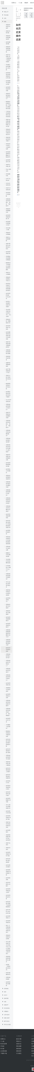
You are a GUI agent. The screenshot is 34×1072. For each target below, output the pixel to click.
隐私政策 (18, 1051)
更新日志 (18, 1043)
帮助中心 (18, 1041)
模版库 (26, 2)
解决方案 (18, 1039)
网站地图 (18, 1046)
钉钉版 (2, 1048)
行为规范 (18, 1053)
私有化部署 (3, 1043)
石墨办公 (13, 2)
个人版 (20, 2)
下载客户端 (3, 1053)
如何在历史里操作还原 (18, 17)
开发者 (2, 1046)
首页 (16, 8)
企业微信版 (3, 1051)
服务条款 (18, 1048)
